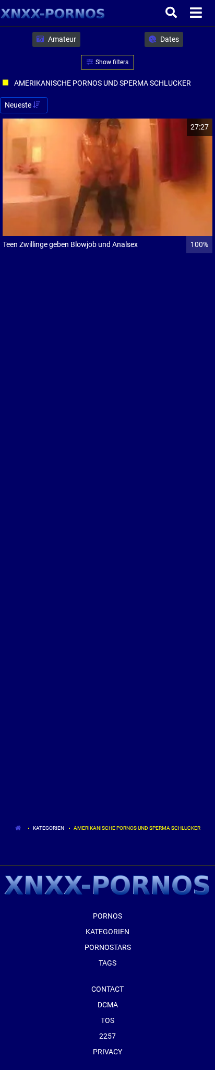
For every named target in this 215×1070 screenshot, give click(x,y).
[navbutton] (197, 13)
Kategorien (48, 828)
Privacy (107, 1052)
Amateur (61, 39)
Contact (107, 989)
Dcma (108, 1005)
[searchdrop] (172, 13)
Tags (107, 963)
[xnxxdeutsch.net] (53, 13)
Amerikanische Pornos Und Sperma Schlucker (137, 828)
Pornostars (108, 947)
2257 (107, 1036)
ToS (107, 1020)
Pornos (107, 916)
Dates (169, 39)
